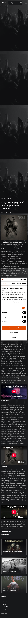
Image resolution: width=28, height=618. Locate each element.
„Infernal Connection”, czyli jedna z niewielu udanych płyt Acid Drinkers (14, 589)
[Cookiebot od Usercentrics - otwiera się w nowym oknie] (20, 279)
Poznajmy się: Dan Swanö (9, 571)
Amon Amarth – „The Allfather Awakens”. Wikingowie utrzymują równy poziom (13, 552)
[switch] (24, 312)
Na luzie (5, 609)
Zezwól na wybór (14, 332)
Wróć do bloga (7, 198)
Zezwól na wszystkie (14, 327)
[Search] (21, 3)
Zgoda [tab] (4, 283)
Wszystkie (12, 191)
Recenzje (5, 606)
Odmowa (14, 337)
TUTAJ (16, 528)
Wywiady (22, 191)
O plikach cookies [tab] (21, 283)
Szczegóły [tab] (12, 283)
